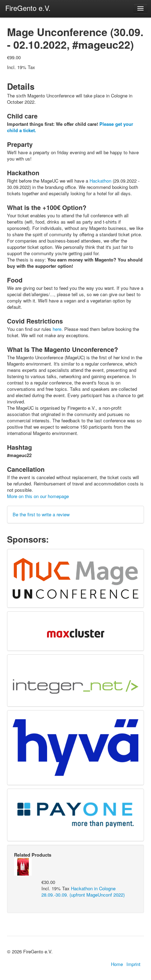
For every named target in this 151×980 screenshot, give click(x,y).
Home (117, 964)
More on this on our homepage (38, 496)
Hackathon (100, 180)
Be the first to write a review (41, 514)
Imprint (133, 964)
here (57, 329)
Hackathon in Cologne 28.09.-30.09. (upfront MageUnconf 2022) (83, 891)
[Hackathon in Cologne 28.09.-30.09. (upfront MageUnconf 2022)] (23, 866)
